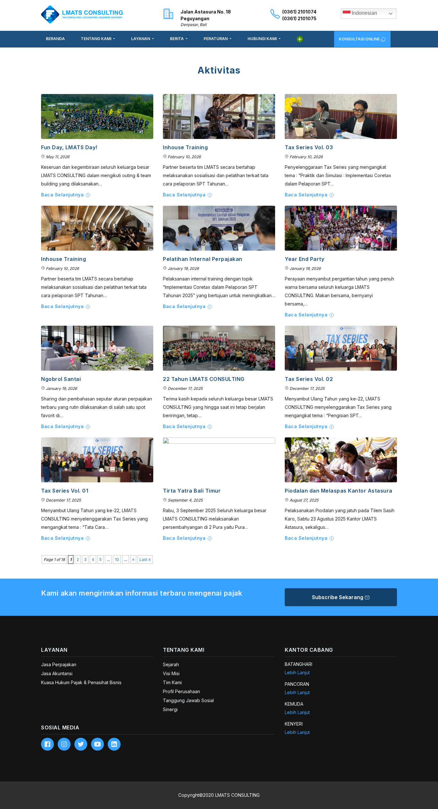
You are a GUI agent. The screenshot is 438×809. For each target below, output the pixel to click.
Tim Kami (172, 682)
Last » (145, 559)
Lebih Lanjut (297, 672)
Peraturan (216, 38)
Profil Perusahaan (181, 691)
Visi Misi (171, 673)
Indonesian (363, 13)
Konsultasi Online (360, 39)
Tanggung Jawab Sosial (188, 700)
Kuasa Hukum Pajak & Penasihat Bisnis (81, 682)
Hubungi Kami (263, 38)
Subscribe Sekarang (338, 597)
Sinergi (170, 709)
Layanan (141, 38)
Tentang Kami (96, 38)
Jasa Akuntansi (56, 673)
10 (117, 559)
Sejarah (171, 664)
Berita (177, 38)
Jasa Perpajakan (58, 664)
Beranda (55, 38)
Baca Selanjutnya (63, 194)
